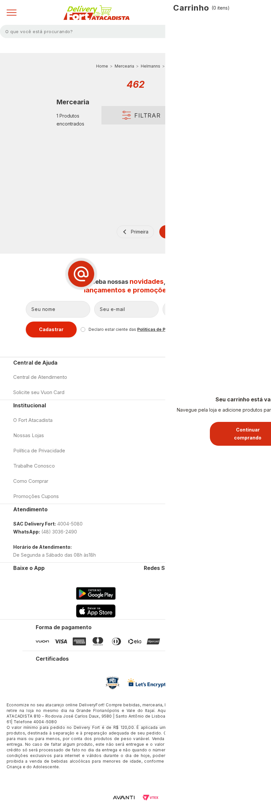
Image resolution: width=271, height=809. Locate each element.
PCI (112, 682)
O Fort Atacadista (33, 420)
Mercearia (124, 66)
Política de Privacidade (39, 450)
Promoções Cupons (36, 496)
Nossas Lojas (28, 435)
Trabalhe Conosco (34, 466)
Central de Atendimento (40, 377)
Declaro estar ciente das (139, 329)
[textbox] (135, 31)
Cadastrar (51, 329)
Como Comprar (30, 481)
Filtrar (147, 115)
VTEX (150, 797)
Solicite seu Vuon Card (38, 392)
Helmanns (150, 66)
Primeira (139, 231)
